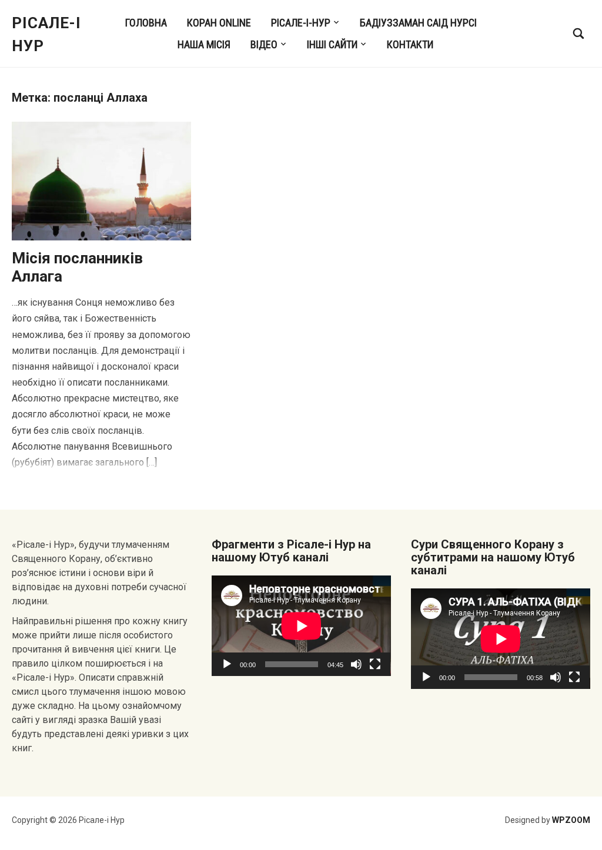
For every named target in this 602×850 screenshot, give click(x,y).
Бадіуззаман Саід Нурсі (418, 22)
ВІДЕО (263, 44)
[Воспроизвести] (227, 664)
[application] (301, 625)
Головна (146, 22)
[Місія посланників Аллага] (101, 180)
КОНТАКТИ (410, 44)
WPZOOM (571, 820)
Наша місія (204, 44)
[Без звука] (356, 664)
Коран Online (219, 22)
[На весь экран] (375, 664)
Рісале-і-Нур (300, 22)
